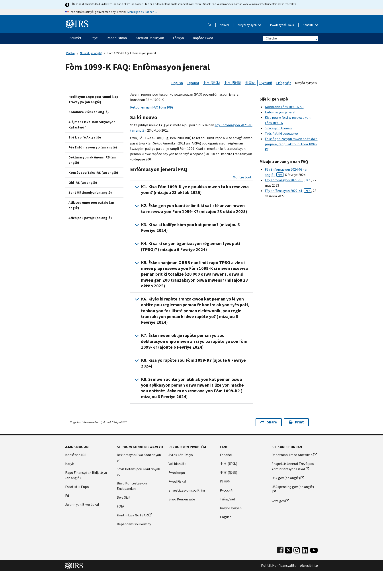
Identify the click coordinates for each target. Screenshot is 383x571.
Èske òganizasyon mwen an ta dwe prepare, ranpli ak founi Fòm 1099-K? (291, 144)
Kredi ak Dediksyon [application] (150, 38)
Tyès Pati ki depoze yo (281, 133)
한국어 (250, 83)
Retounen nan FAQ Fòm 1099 (152, 107)
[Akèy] (77, 22)
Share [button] (272, 422)
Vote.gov (278, 501)
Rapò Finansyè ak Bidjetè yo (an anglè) (86, 475)
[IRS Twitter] (288, 549)
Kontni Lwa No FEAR (132, 515)
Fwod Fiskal (177, 481)
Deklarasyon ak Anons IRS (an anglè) (92, 160)
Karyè (69, 463)
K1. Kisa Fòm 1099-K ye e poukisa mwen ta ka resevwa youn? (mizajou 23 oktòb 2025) (195, 190)
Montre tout (242, 177)
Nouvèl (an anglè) (91, 53)
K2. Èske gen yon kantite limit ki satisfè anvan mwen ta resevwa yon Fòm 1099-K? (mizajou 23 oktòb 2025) (194, 208)
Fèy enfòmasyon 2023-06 (287, 180)
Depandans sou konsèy (134, 524)
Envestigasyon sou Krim (186, 490)
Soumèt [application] (76, 38)
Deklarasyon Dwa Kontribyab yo (139, 457)
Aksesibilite (309, 565)
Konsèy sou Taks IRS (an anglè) (93, 172)
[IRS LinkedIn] (305, 549)
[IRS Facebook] (280, 549)
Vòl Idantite (177, 463)
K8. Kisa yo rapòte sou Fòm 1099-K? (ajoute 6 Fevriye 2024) (193, 363)
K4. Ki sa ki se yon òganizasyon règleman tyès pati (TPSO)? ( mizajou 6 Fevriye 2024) (190, 246)
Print (299, 422)
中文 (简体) (211, 83)
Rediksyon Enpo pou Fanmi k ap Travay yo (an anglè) (93, 99)
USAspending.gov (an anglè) (293, 486)
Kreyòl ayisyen (247, 25)
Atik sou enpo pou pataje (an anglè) (91, 205)
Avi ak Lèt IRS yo (180, 454)
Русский (265, 83)
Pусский (226, 490)
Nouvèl (224, 25)
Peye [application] (94, 38)
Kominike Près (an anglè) (88, 112)
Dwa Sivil (123, 497)
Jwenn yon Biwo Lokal (82, 504)
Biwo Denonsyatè (181, 499)
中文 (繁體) (232, 83)
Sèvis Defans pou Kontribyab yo (138, 472)
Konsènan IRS (75, 454)
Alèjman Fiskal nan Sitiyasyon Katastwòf (91, 125)
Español (193, 83)
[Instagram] (296, 549)
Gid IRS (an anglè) (82, 182)
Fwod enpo (176, 472)
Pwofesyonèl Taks (282, 25)
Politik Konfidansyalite (278, 565)
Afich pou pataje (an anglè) (90, 217)
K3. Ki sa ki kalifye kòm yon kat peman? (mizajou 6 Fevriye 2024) (190, 227)
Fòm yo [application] (178, 38)
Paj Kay (70, 53)
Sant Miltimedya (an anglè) (90, 192)
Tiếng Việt (283, 83)
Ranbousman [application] (117, 38)
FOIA (120, 506)
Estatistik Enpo (77, 486)
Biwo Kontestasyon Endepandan (132, 486)
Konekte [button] (308, 25)
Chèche (315, 38)
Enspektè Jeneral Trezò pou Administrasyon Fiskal (293, 466)
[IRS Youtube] (314, 549)
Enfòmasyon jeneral (280, 112)
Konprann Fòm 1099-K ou (284, 107)
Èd (209, 25)
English (177, 83)
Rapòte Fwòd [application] (203, 38)
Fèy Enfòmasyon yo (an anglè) (92, 147)
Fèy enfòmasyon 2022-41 (287, 190)
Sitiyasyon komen (278, 128)
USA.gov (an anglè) (286, 478)
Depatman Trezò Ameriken (292, 454)
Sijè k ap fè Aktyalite (84, 137)
